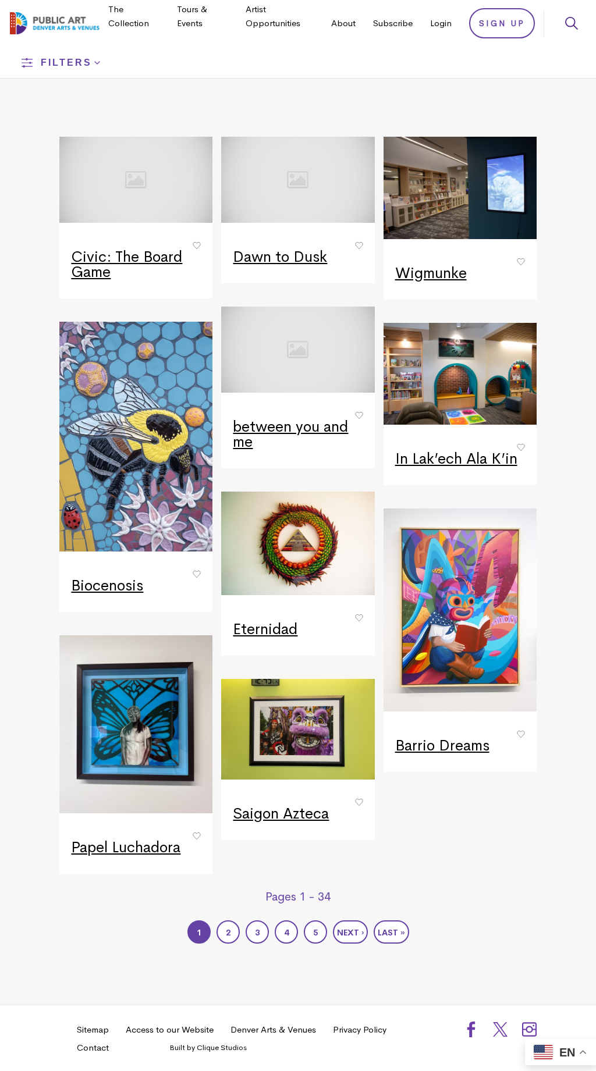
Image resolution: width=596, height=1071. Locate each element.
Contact (93, 1047)
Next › (350, 932)
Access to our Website (170, 1029)
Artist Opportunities (273, 16)
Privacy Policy (359, 1029)
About (343, 23)
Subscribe (393, 23)
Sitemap (93, 1029)
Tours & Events (192, 16)
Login (441, 23)
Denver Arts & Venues (273, 1029)
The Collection (128, 16)
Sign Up (502, 23)
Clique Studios (222, 1047)
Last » (391, 932)
